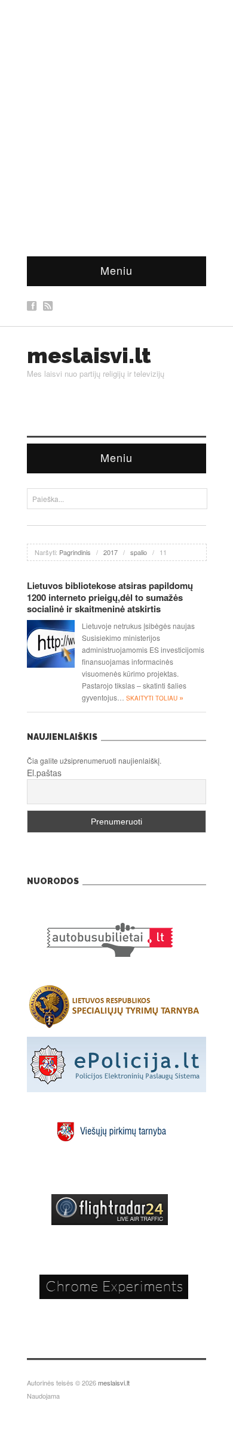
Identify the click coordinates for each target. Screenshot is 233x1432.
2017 (110, 552)
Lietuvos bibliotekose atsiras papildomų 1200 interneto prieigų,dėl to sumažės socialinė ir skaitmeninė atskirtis (110, 597)
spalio (138, 552)
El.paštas (44, 773)
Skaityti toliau (154, 698)
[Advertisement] (116, 122)
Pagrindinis (75, 552)
